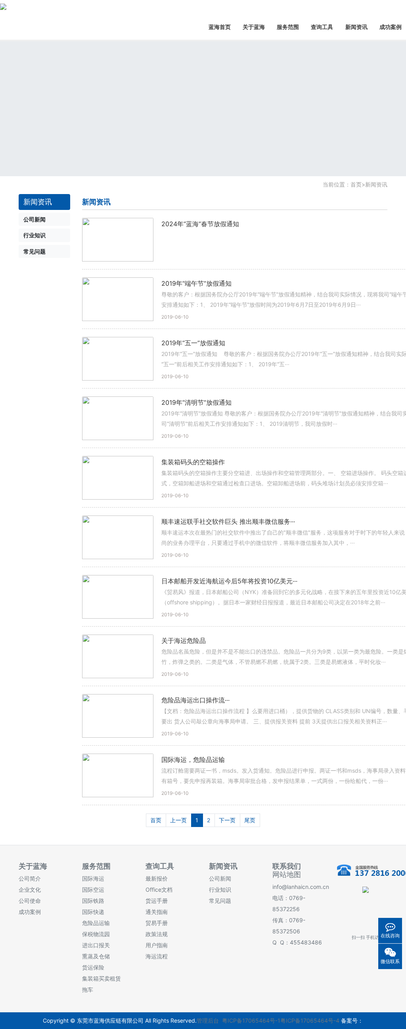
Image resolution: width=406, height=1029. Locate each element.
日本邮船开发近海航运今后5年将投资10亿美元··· (229, 581)
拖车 (87, 989)
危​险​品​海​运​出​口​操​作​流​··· (195, 700)
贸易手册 (157, 922)
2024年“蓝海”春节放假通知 (200, 224)
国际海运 (93, 878)
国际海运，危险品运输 (193, 760)
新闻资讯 (356, 26)
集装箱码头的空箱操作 (193, 462)
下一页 (227, 820)
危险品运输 (96, 922)
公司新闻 (220, 878)
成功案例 (30, 911)
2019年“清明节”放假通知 (196, 402)
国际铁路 (93, 900)
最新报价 (157, 878)
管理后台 (208, 1020)
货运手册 (157, 900)
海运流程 (157, 956)
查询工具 (322, 26)
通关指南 (157, 911)
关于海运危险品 (183, 640)
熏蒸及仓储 (96, 956)
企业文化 (30, 889)
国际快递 (93, 911)
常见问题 (220, 900)
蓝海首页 (220, 26)
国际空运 (93, 889)
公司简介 (30, 878)
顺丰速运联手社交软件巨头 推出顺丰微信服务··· (228, 521)
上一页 (178, 820)
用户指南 (157, 945)
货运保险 (93, 967)
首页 (356, 184)
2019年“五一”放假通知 (193, 343)
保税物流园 (96, 934)
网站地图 (286, 874)
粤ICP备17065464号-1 (251, 1020)
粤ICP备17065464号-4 (309, 1020)
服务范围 (288, 26)
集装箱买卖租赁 (101, 978)
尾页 (249, 820)
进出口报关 (96, 945)
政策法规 (157, 934)
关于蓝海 (254, 26)
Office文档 (159, 889)
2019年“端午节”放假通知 (196, 283)
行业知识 (220, 889)
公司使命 (30, 900)
